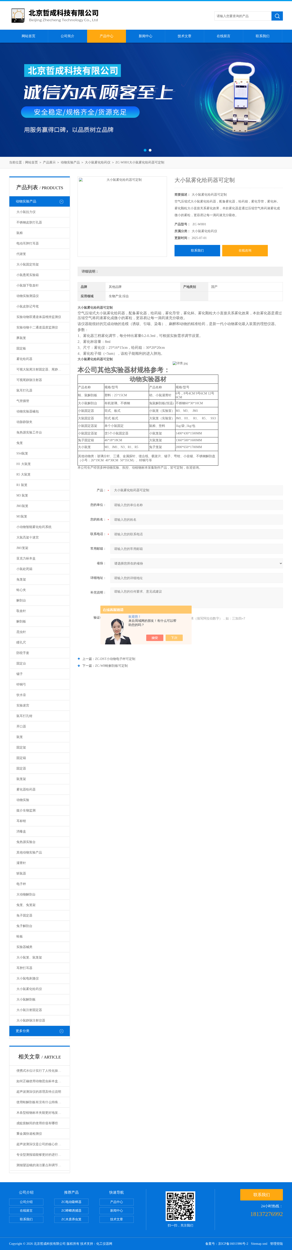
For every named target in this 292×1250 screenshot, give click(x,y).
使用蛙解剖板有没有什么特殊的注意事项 (42, 1102)
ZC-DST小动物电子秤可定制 (115, 659)
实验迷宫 (22, 705)
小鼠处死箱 (24, 569)
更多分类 (22, 1031)
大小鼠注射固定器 (29, 1010)
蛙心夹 (21, 590)
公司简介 (67, 36)
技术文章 (184, 36)
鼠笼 (19, 737)
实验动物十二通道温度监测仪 (37, 327)
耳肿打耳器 (24, 968)
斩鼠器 (21, 873)
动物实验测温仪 (27, 296)
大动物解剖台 (26, 894)
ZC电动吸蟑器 (71, 1202)
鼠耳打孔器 (24, 390)
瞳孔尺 (21, 642)
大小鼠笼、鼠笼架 (29, 957)
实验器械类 (24, 947)
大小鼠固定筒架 (27, 264)
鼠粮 (19, 233)
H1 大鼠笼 (23, 464)
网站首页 (28, 36)
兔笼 (19, 443)
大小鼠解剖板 (26, 999)
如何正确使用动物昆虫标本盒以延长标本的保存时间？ (42, 1081)
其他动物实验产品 (29, 852)
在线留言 (223, 36)
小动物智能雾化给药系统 (34, 527)
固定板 (21, 348)
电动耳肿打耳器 (27, 243)
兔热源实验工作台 (29, 432)
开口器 (21, 726)
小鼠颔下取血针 (27, 285)
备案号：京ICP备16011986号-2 (226, 1243)
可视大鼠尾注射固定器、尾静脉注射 (42, 369)
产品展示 (49, 162)
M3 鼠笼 (22, 495)
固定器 (21, 768)
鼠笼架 (21, 779)
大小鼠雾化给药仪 (97, 162)
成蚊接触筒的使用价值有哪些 (37, 1123)
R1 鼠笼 (21, 485)
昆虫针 (21, 632)
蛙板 (19, 936)
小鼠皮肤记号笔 (27, 306)
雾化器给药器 (26, 789)
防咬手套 (22, 653)
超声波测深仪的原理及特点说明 (38, 1091)
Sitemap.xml (259, 1243)
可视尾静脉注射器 (29, 380)
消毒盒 (21, 831)
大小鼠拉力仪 (26, 212)
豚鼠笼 (21, 338)
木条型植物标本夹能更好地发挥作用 (42, 1112)
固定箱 (21, 758)
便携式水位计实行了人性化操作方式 (42, 1070)
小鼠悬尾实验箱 (27, 275)
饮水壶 (21, 695)
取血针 (21, 611)
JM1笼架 (22, 548)
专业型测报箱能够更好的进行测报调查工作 (42, 1154)
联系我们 (262, 36)
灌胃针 (21, 863)
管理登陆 (276, 1243)
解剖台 (21, 600)
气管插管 (22, 401)
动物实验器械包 (27, 411)
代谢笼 (21, 254)
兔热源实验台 (26, 842)
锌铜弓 (21, 684)
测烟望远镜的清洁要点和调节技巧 (40, 1165)
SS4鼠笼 (22, 453)
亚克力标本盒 (26, 558)
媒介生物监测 (26, 810)
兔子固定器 (24, 915)
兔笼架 (21, 579)
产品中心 (106, 36)
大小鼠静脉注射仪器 (30, 1020)
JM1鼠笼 (22, 506)
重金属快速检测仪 (29, 1133)
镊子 (19, 674)
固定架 (21, 747)
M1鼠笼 (21, 516)
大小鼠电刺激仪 (27, 978)
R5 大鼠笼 (23, 474)
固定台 (21, 663)
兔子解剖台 (24, 926)
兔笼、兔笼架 (26, 905)
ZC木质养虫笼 (71, 1219)
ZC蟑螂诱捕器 (71, 1210)
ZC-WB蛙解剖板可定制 (111, 665)
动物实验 (22, 800)
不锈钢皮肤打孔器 (29, 222)
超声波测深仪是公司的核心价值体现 (42, 1144)
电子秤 (21, 884)
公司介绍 (26, 1202)
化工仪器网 (104, 1243)
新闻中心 (145, 36)
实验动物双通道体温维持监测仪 (38, 317)
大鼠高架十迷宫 (27, 537)
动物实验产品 (70, 162)
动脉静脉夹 (24, 422)
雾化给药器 (24, 359)
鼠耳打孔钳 (24, 716)
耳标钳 (21, 821)
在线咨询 (245, 250)
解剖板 (21, 621)
